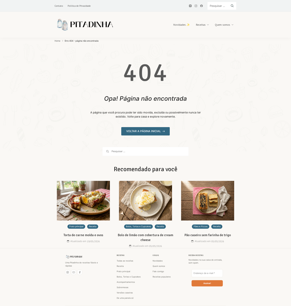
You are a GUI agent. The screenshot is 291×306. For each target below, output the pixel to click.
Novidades (158, 261)
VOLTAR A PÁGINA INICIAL (144, 131)
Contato (59, 5)
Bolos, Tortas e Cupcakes (138, 226)
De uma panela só (125, 298)
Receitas (201, 24)
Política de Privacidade (79, 5)
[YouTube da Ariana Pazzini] (73, 272)
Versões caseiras (125, 292)
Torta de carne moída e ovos (83, 235)
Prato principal (76, 226)
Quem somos (222, 24)
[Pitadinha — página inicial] (74, 256)
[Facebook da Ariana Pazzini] (79, 272)
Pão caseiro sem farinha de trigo (207, 235)
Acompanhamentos (126, 282)
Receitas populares (162, 276)
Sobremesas (122, 287)
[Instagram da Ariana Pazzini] (67, 272)
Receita (92, 226)
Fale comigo (158, 271)
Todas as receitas (125, 261)
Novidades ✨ (181, 24)
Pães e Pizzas (200, 226)
